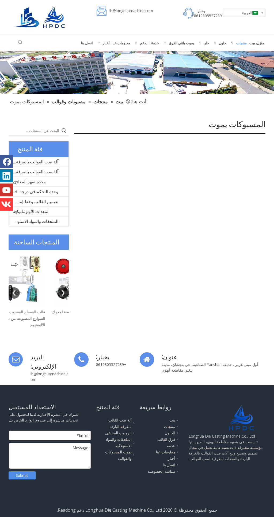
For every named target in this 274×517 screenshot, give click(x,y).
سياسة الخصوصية (161, 471)
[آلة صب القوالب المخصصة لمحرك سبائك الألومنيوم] (38, 278)
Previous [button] (14, 293)
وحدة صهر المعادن (29, 182)
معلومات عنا (165, 451)
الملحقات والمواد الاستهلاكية (33, 221)
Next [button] (63, 293)
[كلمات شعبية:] (20, 42)
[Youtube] (6, 190)
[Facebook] (6, 161)
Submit (22, 475)
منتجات (169, 426)
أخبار (171, 458)
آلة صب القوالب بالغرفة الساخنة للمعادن (33, 172)
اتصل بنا (169, 464)
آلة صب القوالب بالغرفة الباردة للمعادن (33, 162)
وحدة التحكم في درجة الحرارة (33, 192)
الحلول (170, 432)
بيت (172, 420)
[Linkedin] (6, 175)
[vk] (6, 204)
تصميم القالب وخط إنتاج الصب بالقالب (33, 201)
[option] (38, 286)
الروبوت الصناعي (118, 432)
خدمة (171, 445)
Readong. (66, 510)
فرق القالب (166, 439)
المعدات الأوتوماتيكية (31, 211)
